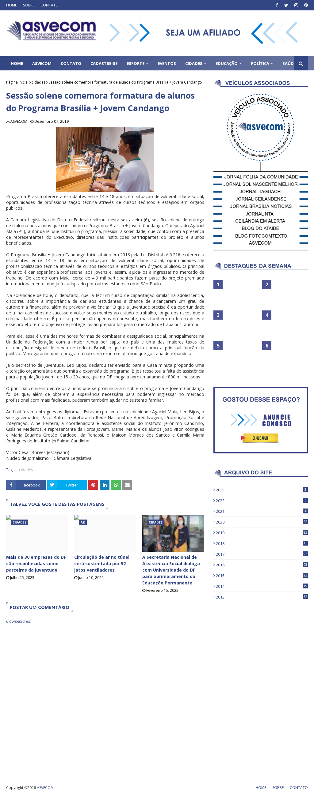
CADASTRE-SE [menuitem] (103, 63)
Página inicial (17, 82)
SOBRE (28, 5)
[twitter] (286, 5)
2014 (261, 586)
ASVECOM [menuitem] (42, 63)
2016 (261, 565)
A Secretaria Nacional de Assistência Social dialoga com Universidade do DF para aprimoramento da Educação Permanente (171, 570)
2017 (261, 554)
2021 (261, 511)
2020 (261, 522)
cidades (38, 82)
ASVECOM (18, 121)
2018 (261, 543)
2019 (261, 532)
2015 (261, 575)
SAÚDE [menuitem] (289, 63)
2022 (261, 500)
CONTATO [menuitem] (71, 63)
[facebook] (277, 5)
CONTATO (49, 5)
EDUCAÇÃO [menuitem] (227, 63)
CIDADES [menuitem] (193, 63)
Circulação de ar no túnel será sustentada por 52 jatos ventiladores (101, 563)
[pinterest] (305, 5)
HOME (11, 5)
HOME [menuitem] (17, 63)
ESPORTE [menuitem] (135, 63)
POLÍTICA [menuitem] (260, 63)
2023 (261, 490)
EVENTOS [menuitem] (167, 63)
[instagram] (296, 5)
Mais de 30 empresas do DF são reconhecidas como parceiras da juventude (36, 563)
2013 (261, 597)
